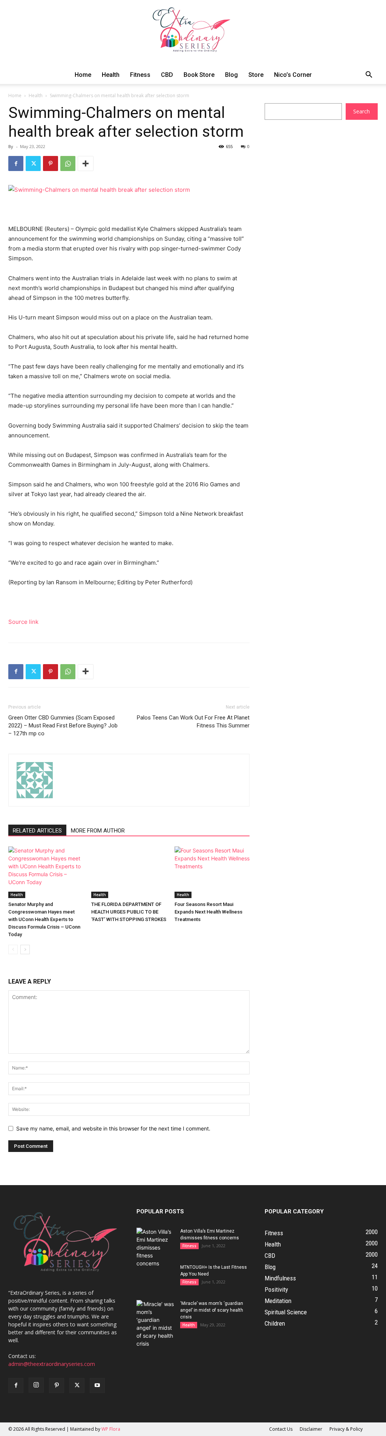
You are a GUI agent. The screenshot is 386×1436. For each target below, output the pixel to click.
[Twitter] (33, 163)
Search (361, 111)
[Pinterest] (50, 163)
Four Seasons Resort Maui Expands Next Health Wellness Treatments (208, 911)
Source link (23, 621)
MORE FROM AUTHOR (98, 830)
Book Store (199, 74)
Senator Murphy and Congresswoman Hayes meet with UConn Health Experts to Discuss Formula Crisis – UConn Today (44, 919)
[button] (369, 75)
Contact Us (281, 1429)
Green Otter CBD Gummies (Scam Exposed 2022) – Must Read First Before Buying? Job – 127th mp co (63, 725)
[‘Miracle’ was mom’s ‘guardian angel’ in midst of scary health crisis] (155, 1323)
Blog (231, 74)
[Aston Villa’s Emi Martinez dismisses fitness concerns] (155, 1247)
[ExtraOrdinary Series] (193, 33)
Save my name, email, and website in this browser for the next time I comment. (113, 1128)
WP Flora (110, 1429)
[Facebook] (15, 163)
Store (255, 74)
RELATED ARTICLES (37, 830)
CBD (167, 74)
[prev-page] (13, 949)
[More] (85, 163)
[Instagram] (36, 1385)
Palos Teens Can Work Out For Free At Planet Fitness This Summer (193, 721)
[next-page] (25, 949)
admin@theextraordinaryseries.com (51, 1363)
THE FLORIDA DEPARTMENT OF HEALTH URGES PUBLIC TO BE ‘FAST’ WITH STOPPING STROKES (128, 911)
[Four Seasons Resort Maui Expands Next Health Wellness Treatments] (212, 872)
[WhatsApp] (67, 163)
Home (83, 74)
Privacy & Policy (346, 1429)
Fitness (140, 74)
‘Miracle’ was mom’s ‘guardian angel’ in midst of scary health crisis (211, 1310)
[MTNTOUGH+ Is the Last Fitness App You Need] (155, 1277)
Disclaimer (311, 1429)
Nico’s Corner (293, 74)
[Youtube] (97, 1385)
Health (110, 74)
